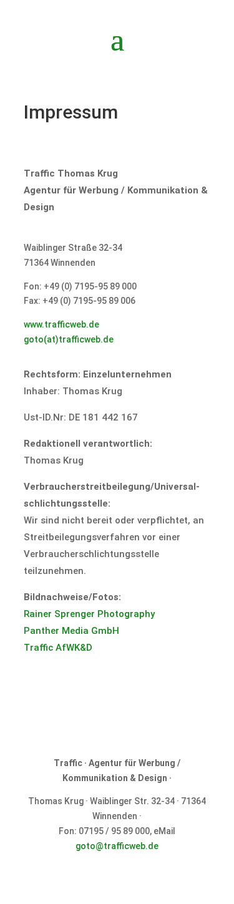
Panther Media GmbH (71, 630)
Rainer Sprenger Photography (89, 614)
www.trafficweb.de (61, 324)
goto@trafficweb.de (117, 846)
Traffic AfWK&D (58, 647)
